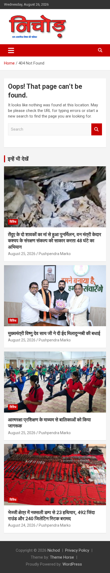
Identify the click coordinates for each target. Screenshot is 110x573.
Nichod (54, 550)
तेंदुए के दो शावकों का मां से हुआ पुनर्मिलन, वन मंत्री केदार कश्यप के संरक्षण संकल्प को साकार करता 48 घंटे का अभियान (54, 241)
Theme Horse (62, 557)
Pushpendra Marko (55, 254)
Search (96, 129)
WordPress (72, 564)
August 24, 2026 (22, 525)
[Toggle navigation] (11, 50)
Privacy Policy (77, 550)
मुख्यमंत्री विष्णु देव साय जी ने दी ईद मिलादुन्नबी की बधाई (54, 333)
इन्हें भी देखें (18, 159)
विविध (13, 222)
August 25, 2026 (22, 254)
